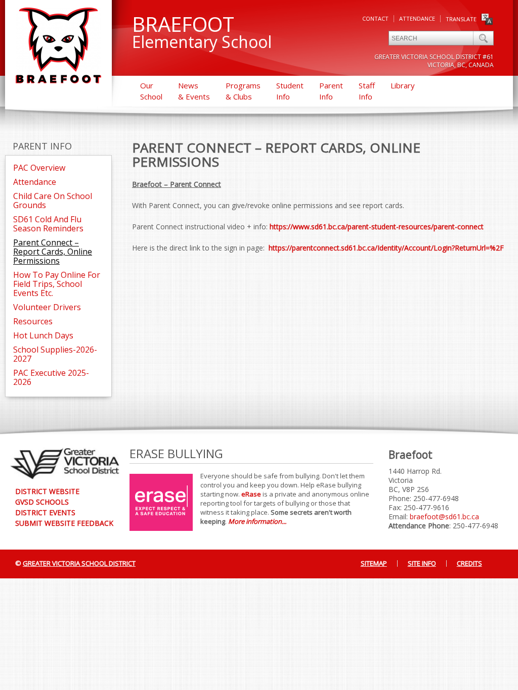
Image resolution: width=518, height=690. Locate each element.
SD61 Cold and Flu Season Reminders (48, 224)
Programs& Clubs (243, 91)
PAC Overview (39, 167)
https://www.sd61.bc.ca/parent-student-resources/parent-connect (377, 226)
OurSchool (151, 91)
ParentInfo (331, 91)
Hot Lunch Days (43, 335)
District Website (47, 491)
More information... (257, 521)
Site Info (422, 563)
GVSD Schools (42, 502)
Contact (375, 18)
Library (403, 85)
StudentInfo (290, 91)
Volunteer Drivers (47, 307)
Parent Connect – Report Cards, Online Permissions (52, 251)
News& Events (194, 91)
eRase (251, 494)
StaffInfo (367, 91)
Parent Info (42, 146)
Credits (469, 563)
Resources (33, 321)
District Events (45, 512)
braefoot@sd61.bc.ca (444, 516)
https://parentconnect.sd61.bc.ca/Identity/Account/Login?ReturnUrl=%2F (386, 248)
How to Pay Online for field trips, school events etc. (56, 284)
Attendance (417, 18)
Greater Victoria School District (79, 563)
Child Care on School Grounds (52, 200)
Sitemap (374, 563)
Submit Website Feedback (64, 523)
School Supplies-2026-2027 (55, 354)
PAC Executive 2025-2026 (51, 377)
